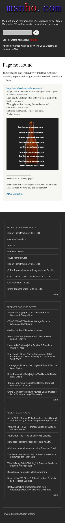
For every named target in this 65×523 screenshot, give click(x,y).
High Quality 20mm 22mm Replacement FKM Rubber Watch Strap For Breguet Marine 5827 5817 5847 (31, 356)
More (55, 294)
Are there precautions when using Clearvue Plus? (31, 447)
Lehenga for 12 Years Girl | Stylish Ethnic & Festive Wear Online (32, 366)
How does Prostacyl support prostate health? (29, 441)
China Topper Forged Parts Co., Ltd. (25, 288)
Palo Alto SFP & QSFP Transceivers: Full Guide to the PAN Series (31, 428)
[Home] (32, 8)
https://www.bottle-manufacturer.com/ (24, 88)
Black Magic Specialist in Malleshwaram (27, 471)
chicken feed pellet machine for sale (25, 329)
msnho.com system (25, 513)
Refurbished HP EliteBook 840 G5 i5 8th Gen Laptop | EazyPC (29, 337)
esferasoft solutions (16, 238)
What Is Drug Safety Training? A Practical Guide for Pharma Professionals (32, 464)
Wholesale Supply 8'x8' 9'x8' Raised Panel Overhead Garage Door (28, 313)
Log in (6, 39)
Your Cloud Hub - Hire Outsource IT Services (29, 435)
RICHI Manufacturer (17, 257)
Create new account (20, 39)
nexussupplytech (15, 251)
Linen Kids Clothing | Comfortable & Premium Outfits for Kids (29, 346)
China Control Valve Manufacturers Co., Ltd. (28, 276)
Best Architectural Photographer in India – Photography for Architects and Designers (29, 488)
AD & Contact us (14, 193)
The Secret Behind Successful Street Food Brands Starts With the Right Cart (31, 455)
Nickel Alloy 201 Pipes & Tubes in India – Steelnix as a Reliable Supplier (31, 479)
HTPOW (11, 245)
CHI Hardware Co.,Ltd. (18, 282)
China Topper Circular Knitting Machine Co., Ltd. (31, 270)
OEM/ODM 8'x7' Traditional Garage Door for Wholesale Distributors (28, 322)
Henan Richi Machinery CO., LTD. (23, 232)
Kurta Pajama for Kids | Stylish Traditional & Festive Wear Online (32, 375)
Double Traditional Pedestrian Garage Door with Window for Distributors (31, 384)
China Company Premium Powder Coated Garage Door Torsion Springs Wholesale (32, 393)
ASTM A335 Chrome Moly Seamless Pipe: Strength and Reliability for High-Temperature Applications (32, 419)
